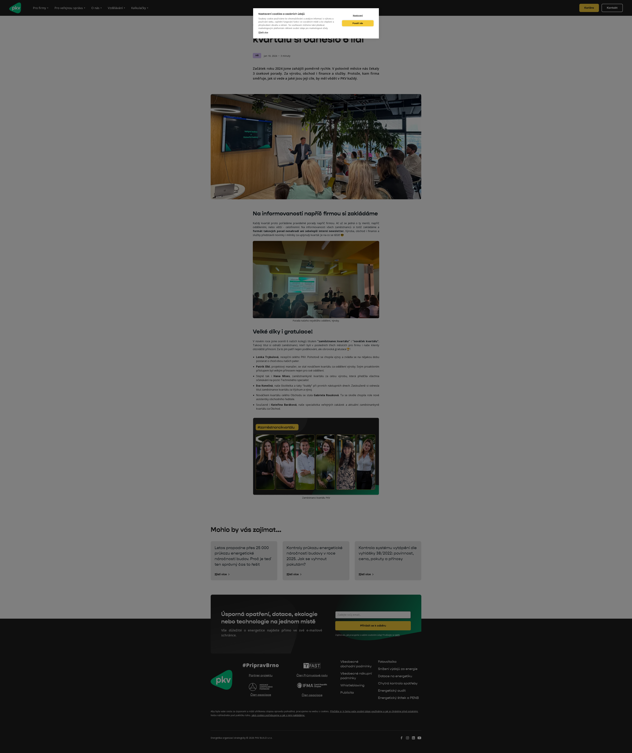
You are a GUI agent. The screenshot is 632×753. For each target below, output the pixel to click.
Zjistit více (263, 32)
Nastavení (358, 15)
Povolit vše (358, 23)
